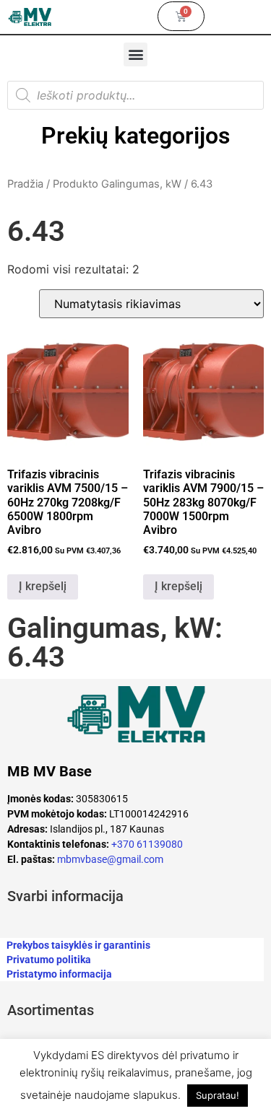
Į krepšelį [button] (42, 586)
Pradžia (25, 183)
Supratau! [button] (217, 1095)
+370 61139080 (147, 844)
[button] (135, 54)
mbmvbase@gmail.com (110, 859)
